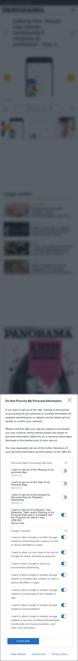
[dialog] (39, 527)
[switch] (64, 471)
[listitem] (39, 463)
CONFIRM (23, 641)
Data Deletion (18, 654)
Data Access (39, 654)
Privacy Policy (59, 654)
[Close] (70, 401)
